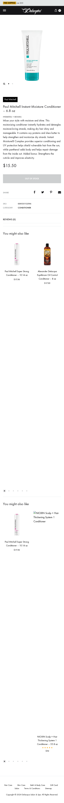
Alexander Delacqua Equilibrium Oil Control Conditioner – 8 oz (47, 275)
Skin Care (21, 785)
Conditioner (24, 207)
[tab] (32, 219)
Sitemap (48, 788)
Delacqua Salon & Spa (31, 794)
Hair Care (8, 785)
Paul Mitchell (10, 99)
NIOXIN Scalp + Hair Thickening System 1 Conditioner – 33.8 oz (47, 740)
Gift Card (54, 785)
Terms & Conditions (32, 788)
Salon (17, 788)
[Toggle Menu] (4, 10)
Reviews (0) (9, 219)
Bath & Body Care (37, 785)
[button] (4, 84)
